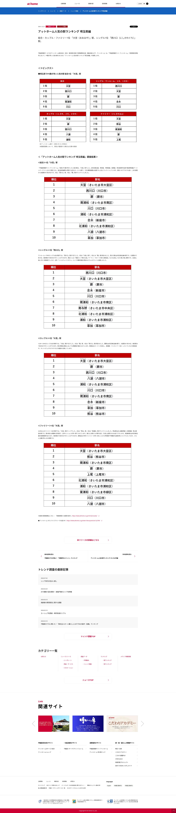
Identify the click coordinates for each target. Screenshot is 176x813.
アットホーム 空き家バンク (97, 752)
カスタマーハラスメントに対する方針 (76, 788)
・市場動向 (86, 660)
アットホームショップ (44, 752)
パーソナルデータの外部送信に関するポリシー (73, 785)
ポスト (134, 26)
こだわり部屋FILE (120, 755)
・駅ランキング (107, 660)
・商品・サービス (68, 664)
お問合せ (118, 3)
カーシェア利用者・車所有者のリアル (55, 613)
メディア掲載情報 (126, 656)
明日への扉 (118, 749)
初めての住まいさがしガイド (123, 766)
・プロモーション (68, 668)
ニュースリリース (66, 656)
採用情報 (64, 781)
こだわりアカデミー (121, 752)
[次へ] (142, 723)
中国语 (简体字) (129, 785)
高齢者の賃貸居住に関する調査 (56, 603)
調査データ (84, 656)
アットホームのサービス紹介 (46, 749)
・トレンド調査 (87, 664)
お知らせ (43, 656)
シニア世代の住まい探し (55, 581)
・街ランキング (107, 664)
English (109, 785)
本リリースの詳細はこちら (88, 540)
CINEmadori (119, 759)
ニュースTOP (88, 680)
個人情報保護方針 (42, 788)
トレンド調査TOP (88, 636)
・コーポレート (67, 660)
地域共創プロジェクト (121, 762)
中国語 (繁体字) (118, 785)
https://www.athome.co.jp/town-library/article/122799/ (83, 520)
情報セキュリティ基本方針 (93, 785)
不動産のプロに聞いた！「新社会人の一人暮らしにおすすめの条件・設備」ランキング (69, 624)
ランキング (104, 656)
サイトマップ (41, 785)
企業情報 (63, 3)
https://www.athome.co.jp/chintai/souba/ (84, 516)
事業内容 (90, 3)
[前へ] (34, 723)
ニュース (77, 3)
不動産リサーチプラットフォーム (73, 749)
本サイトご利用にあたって (53, 785)
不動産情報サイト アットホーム (99, 749)
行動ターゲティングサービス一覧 (57, 788)
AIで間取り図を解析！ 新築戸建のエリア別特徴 (56, 592)
